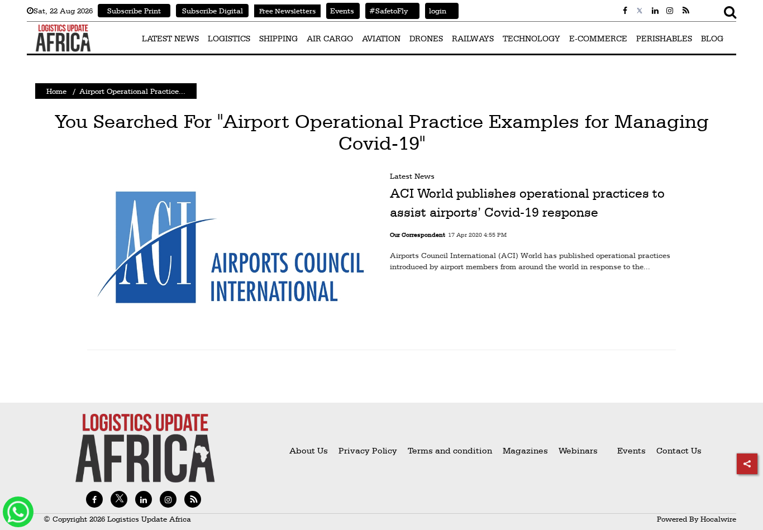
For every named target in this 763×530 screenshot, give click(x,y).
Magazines (526, 450)
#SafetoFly (386, 10)
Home (56, 91)
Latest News (412, 175)
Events (340, 10)
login (435, 10)
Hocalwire (718, 518)
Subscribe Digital (212, 10)
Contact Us (679, 450)
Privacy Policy (367, 450)
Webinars (578, 450)
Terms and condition (451, 450)
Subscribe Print (134, 10)
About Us (308, 450)
